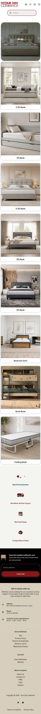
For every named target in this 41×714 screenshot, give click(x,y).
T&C (20, 636)
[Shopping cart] (35, 4)
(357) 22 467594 (12, 613)
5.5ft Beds (20, 208)
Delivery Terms (20, 644)
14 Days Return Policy (20, 541)
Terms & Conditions (14, 710)
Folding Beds (20, 462)
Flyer (21, 682)
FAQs (21, 680)
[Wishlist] (30, 4)
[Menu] (39, 4)
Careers (20, 685)
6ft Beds (21, 310)
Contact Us (20, 677)
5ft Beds (20, 259)
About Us (20, 674)
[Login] (26, 4)
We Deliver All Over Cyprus (20, 503)
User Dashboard (20, 659)
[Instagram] (23, 702)
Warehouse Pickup (20, 646)
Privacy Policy (20, 638)
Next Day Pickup (20, 522)
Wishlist (20, 662)
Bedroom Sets (20, 361)
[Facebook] (18, 702)
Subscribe (20, 574)
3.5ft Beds (20, 107)
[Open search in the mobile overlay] (22, 13)
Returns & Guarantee (20, 641)
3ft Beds (21, 158)
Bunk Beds (21, 411)
